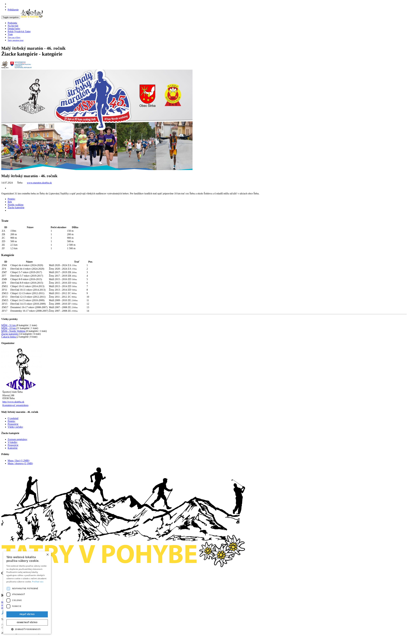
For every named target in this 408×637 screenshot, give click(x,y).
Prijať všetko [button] (27, 614)
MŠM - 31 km (8, 325)
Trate (10, 34)
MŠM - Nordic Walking (13, 331)
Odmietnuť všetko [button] (27, 622)
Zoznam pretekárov (17, 439)
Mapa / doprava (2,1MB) (20, 463)
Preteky (11, 199)
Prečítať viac (38, 581)
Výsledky (12, 442)
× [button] (47, 555)
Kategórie (13, 448)
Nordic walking (15, 204)
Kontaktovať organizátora (15, 405)
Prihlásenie (13, 9)
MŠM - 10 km (8, 328)
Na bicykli (13, 25)
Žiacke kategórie (16, 207)
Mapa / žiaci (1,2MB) (18, 460)
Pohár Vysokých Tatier (19, 31)
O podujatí (13, 418)
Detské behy (14, 28)
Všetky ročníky (15, 427)
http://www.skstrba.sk (13, 401)
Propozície (13, 424)
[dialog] (27, 592)
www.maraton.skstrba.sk (39, 182)
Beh (10, 201)
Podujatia (12, 23)
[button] (27, 629)
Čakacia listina (9, 336)
